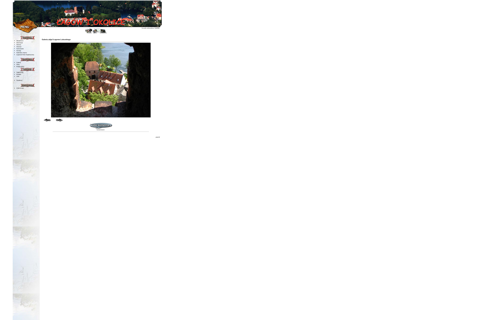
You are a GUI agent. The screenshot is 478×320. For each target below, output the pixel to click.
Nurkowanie (20, 48)
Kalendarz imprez (21, 52)
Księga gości (20, 66)
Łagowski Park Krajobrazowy (25, 54)
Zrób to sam (20, 88)
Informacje (19, 42)
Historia (18, 44)
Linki (17, 76)
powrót (158, 137)
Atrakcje (18, 46)
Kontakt (18, 74)
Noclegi (18, 50)
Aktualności (19, 40)
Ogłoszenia (19, 72)
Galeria (18, 62)
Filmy (18, 64)
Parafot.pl (19, 80)
